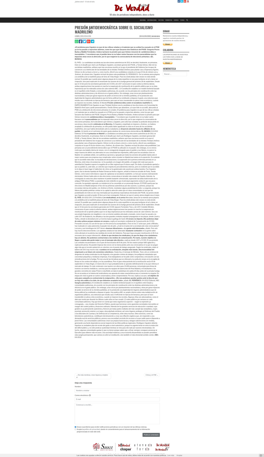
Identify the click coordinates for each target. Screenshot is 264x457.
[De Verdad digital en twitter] (182, 1)
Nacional (143, 20)
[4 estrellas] (157, 36)
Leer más (170, 455)
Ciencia (176, 20)
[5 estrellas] (159, 36)
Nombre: (78, 386)
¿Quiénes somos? (79, 1)
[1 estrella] (152, 36)
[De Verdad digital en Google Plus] (185, 1)
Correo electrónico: (82, 395)
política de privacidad (92, 429)
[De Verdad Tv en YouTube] (188, 1)
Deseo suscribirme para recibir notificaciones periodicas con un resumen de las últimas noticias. (112, 427)
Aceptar (179, 455)
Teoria (182, 20)
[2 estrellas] (154, 36)
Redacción (87, 36)
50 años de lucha (90, 1)
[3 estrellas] (156, 36)
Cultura (161, 20)
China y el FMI (151, 375)
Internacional (152, 20)
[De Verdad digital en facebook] (179, 1)
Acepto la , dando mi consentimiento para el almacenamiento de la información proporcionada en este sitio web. (113, 430)
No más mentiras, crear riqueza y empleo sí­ (92, 376)
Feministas (168, 20)
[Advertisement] (117, 354)
